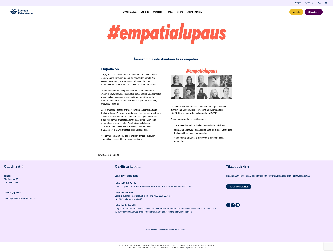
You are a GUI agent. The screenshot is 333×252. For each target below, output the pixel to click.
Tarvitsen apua (128, 12)
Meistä (180, 12)
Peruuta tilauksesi (197, 248)
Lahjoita (145, 12)
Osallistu (157, 12)
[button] (319, 3)
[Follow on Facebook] (228, 205)
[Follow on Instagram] (233, 205)
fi (328, 3)
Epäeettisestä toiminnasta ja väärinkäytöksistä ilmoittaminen (157, 248)
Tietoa (169, 12)
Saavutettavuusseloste (163, 245)
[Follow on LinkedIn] (237, 205)
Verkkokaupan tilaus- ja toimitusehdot (195, 245)
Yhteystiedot (313, 12)
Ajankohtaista (194, 12)
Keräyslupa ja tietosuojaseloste (135, 245)
